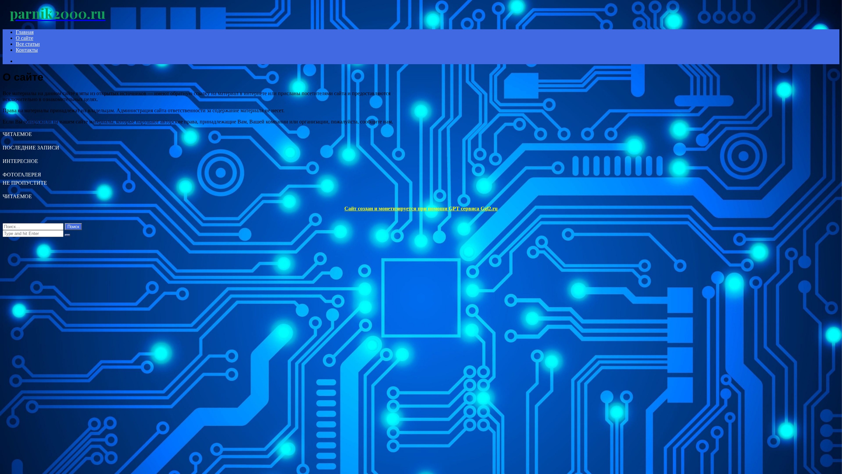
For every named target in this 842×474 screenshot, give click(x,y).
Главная (25, 32)
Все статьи (28, 44)
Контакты (27, 50)
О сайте (24, 38)
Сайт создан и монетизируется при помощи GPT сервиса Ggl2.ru (421, 208)
